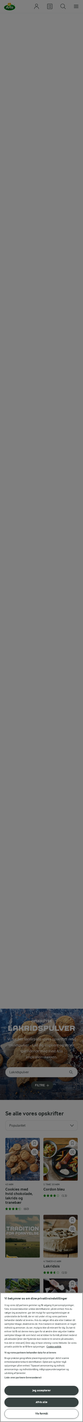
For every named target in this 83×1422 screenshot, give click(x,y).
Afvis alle (41, 1402)
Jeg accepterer (41, 1390)
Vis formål (41, 1413)
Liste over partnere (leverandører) (22, 1377)
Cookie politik (53, 1346)
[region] (41, 1357)
